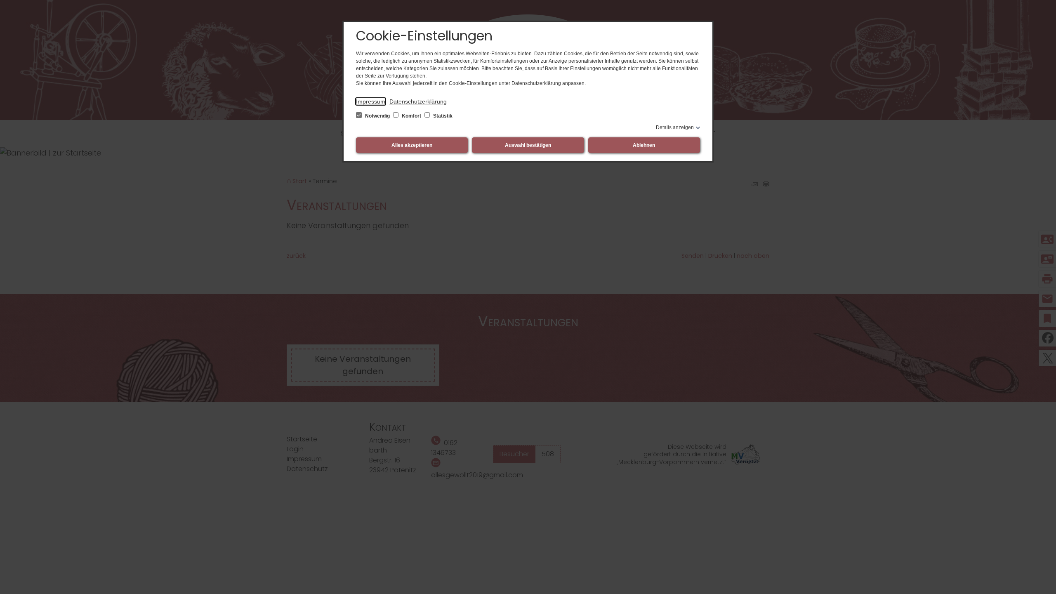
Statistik (442, 116)
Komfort (411, 116)
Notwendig (377, 116)
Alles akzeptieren (411, 145)
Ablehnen (644, 145)
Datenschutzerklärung (418, 101)
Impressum (370, 101)
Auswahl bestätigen (528, 145)
